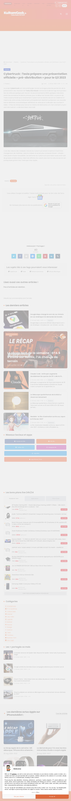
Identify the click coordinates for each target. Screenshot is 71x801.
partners (14, 774)
